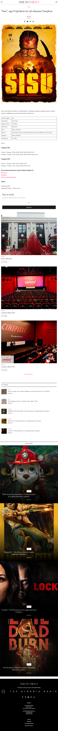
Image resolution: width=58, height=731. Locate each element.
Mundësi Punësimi (29, 725)
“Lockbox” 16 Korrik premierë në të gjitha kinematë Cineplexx (24, 431)
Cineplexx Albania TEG (8, 367)
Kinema (29, 7)
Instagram (4, 172)
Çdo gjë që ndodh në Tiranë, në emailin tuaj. (13, 198)
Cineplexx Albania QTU (8, 313)
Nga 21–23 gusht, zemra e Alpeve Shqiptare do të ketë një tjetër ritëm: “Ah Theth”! (29, 391)
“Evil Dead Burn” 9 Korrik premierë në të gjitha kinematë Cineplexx (19, 669)
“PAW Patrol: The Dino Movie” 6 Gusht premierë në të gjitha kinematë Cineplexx (28, 411)
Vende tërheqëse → (29, 374)
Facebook (4, 175)
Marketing (29, 721)
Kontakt (29, 719)
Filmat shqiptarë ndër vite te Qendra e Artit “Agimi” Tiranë (23, 401)
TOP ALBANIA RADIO (29, 723)
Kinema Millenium (6, 259)
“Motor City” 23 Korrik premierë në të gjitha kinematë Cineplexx (24, 421)
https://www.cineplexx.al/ (8, 177)
